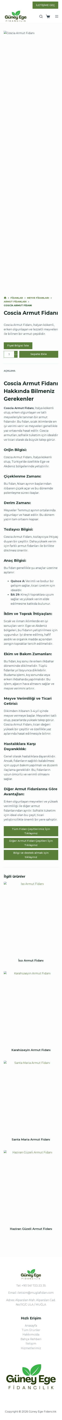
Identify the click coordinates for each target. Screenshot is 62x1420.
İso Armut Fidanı (31, 960)
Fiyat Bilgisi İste (18, 345)
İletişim (31, 1343)
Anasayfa (31, 1325)
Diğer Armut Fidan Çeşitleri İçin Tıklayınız (31, 843)
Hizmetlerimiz (31, 1348)
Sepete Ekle (38, 354)
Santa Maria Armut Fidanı (31, 1139)
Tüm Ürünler (31, 1330)
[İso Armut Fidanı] (31, 918)
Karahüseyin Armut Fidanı (31, 1050)
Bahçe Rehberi (31, 1339)
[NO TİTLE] (5, 298)
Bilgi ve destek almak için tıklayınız (31, 855)
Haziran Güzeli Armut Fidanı (31, 1229)
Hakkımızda (31, 1334)
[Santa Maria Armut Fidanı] (31, 1097)
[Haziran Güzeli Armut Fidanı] (31, 1186)
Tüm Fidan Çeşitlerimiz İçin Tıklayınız (31, 831)
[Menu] (56, 16)
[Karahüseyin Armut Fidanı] (31, 1007)
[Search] (41, 16)
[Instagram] (5, 5)
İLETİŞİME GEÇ (45, 5)
